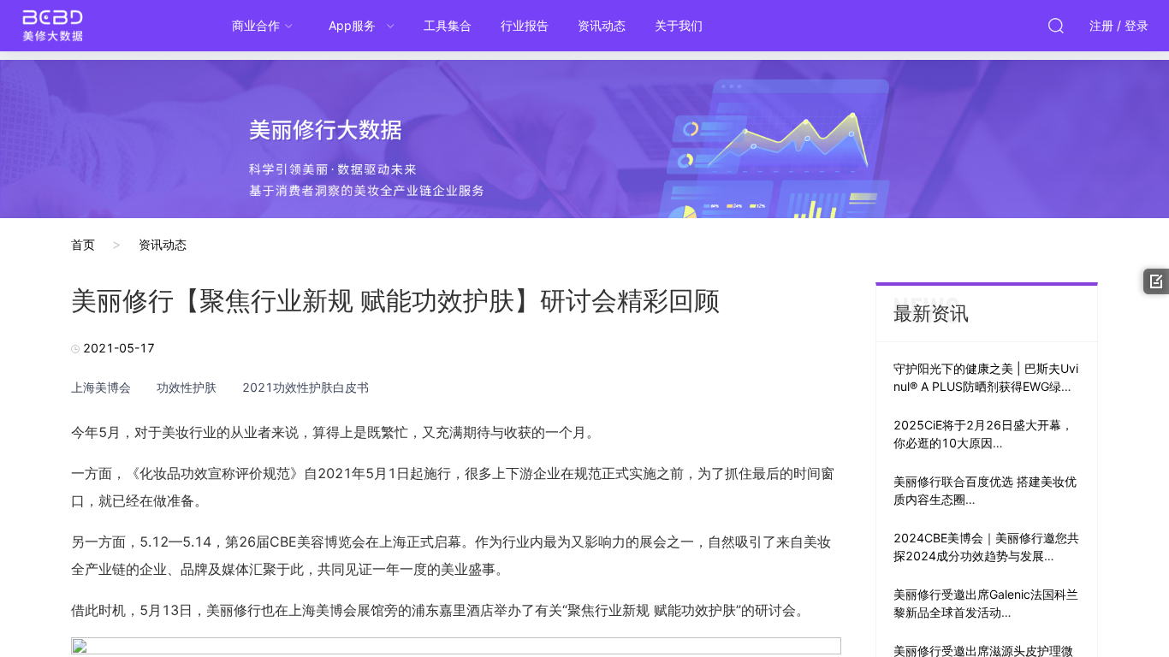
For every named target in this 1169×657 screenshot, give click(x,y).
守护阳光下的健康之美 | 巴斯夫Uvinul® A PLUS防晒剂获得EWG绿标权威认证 (985, 386)
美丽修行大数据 (85, 25)
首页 (83, 244)
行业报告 (525, 25)
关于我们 (679, 25)
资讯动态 (602, 25)
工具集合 (448, 25)
